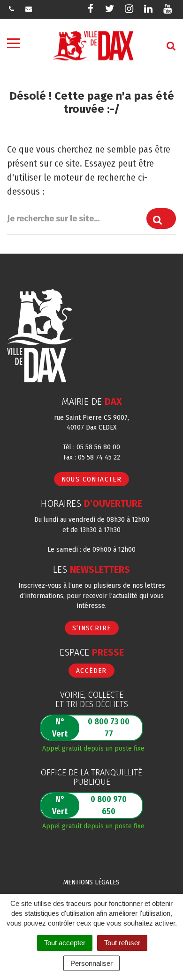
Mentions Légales (91, 882)
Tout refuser (122, 943)
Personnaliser (91, 963)
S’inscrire (91, 628)
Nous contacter (91, 479)
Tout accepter (64, 943)
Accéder (91, 670)
